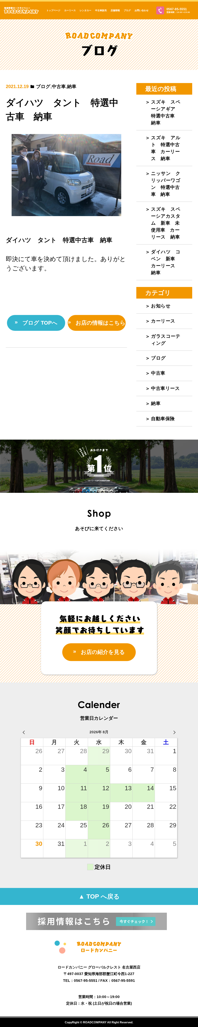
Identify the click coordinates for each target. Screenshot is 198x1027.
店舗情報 (115, 10)
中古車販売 (101, 10)
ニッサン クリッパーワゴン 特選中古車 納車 (165, 184)
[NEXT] (173, 732)
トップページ (53, 10)
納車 (71, 86)
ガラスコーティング (165, 340)
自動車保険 (163, 418)
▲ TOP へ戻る (99, 896)
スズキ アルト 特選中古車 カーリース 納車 (165, 148)
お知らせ (161, 305)
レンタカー (85, 10)
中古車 (59, 86)
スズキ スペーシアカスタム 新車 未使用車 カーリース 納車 (165, 222)
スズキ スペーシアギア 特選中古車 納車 (165, 112)
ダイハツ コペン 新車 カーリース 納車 (165, 262)
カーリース (70, 10)
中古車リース (165, 388)
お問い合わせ (141, 10)
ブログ (127, 10)
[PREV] (24, 732)
